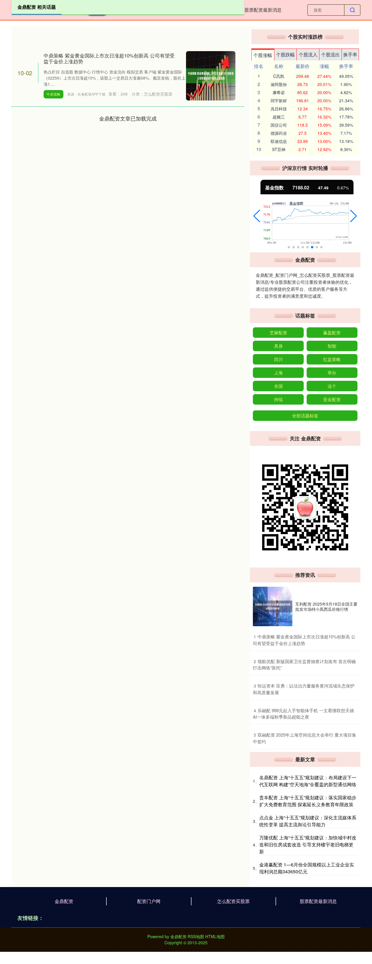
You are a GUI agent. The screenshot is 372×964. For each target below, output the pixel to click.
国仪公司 (279, 125)
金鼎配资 (64, 901)
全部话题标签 (305, 415)
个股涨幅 (262, 55)
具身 (278, 346)
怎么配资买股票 (233, 901)
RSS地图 (196, 936)
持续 (278, 399)
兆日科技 (279, 109)
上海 (278, 372)
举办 (332, 372)
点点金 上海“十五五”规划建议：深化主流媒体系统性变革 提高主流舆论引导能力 (307, 821)
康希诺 (279, 92)
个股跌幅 (285, 54)
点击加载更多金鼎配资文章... (128, 118)
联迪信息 (279, 141)
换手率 (350, 54)
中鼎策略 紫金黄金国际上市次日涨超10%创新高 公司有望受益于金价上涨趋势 (109, 58)
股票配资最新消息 (263, 9)
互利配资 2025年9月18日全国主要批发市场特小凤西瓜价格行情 (326, 606)
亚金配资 (332, 399)
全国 (278, 386)
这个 (332, 386)
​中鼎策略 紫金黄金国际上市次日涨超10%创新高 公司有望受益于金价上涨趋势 (304, 639)
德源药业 (279, 133)
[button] (257, 216)
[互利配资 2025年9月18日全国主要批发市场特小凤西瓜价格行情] (272, 606)
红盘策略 (332, 359)
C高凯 (278, 76)
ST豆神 (278, 149)
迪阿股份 (279, 84)
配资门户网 (148, 901)
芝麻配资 (278, 332)
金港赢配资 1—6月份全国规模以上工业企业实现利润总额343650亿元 (306, 868)
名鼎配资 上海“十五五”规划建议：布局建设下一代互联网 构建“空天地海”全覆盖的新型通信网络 (307, 781)
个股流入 (308, 54)
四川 (278, 359)
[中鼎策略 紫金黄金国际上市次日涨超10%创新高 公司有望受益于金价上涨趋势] (210, 75)
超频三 (279, 117)
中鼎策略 (53, 93)
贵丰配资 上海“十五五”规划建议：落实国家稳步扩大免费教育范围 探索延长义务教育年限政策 (307, 801)
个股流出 (330, 54)
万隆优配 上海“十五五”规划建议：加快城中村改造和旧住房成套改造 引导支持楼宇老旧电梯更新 (307, 844)
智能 (332, 346)
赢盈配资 (332, 332)
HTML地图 (215, 936)
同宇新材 (279, 100)
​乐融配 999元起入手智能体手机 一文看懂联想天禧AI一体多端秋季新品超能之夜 (303, 713)
